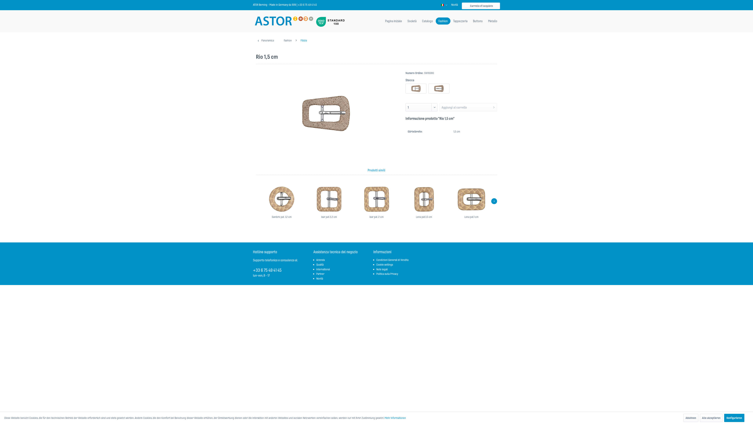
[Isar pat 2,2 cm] (329, 199)
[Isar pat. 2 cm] (376, 199)
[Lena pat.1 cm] (471, 199)
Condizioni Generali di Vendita (392, 260)
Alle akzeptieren (711, 418)
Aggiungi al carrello (454, 107)
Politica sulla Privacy (387, 274)
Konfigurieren (734, 418)
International (323, 269)
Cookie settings (384, 264)
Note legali (382, 269)
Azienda (320, 260)
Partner (320, 274)
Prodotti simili (376, 170)
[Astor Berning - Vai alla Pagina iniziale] (284, 21)
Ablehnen (691, 418)
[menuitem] (454, 4)
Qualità (320, 264)
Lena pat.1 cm (471, 217)
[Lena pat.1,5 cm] (424, 199)
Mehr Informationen (395, 418)
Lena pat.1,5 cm (424, 217)
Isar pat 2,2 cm (329, 217)
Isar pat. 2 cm (376, 217)
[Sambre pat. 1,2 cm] (281, 199)
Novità (454, 4)
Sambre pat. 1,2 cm (282, 217)
